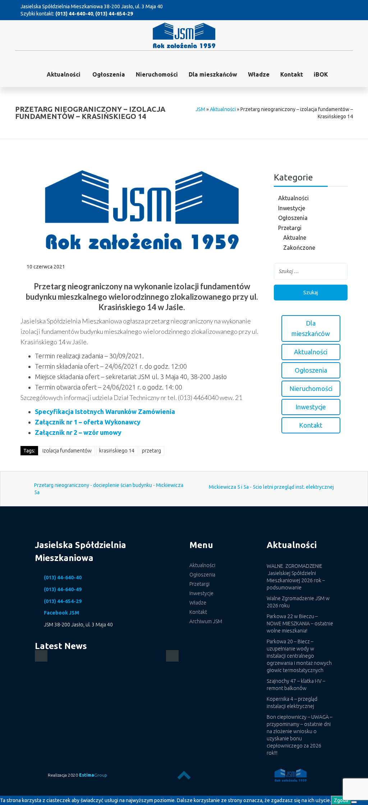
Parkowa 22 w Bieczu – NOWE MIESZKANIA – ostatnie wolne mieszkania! (300, 623)
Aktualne (294, 237)
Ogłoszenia (293, 218)
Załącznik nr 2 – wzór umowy (78, 432)
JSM (200, 109)
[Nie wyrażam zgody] (354, 802)
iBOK (321, 74)
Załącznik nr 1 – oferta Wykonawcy (88, 422)
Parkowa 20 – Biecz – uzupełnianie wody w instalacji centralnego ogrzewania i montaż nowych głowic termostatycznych (299, 656)
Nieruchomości (157, 74)
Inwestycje (291, 208)
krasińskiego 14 (116, 451)
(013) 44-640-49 (63, 589)
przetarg (151, 451)
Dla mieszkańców (213, 74)
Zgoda (341, 800)
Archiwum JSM (205, 621)
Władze (259, 74)
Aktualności (63, 74)
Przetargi (290, 228)
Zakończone (299, 247)
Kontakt (291, 74)
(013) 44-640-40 (74, 14)
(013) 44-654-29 (114, 14)
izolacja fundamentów (67, 451)
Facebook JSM (61, 613)
